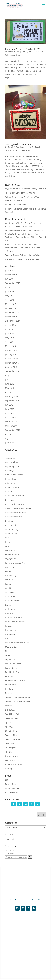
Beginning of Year (13, 466)
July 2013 (9, 379)
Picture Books (11, 668)
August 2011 (10, 434)
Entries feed (10, 784)
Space (8, 722)
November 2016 (12, 274)
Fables (8, 571)
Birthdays (9, 470)
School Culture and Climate (17, 701)
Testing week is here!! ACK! (18, 144)
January (8, 626)
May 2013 (9, 388)
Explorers (9, 567)
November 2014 (12, 316)
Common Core (11, 533)
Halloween (10, 609)
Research (39, 51)
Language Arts (11, 630)
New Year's (10, 651)
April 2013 (9, 392)
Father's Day (10, 575)
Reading (9, 689)
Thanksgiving (11, 747)
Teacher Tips (11, 735)
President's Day (12, 672)
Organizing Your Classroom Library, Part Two (25, 188)
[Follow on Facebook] (28, 908)
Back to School (11, 462)
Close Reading (11, 525)
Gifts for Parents (12, 600)
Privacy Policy (14, 900)
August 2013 (10, 375)
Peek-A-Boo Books (13, 663)
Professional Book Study (16, 680)
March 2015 (10, 304)
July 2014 (9, 329)
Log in (8, 779)
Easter (8, 546)
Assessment (10, 458)
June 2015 (9, 291)
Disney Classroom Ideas (16, 204)
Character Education (14, 495)
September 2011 (12, 430)
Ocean (8, 655)
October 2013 (11, 367)
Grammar (9, 605)
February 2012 (11, 421)
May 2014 (9, 337)
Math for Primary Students (17, 642)
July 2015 (9, 287)
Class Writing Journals (15, 504)
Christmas (9, 500)
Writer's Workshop (13, 764)
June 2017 (9, 270)
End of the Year (12, 554)
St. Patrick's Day (12, 731)
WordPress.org (11, 792)
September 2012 (12, 400)
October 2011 (11, 425)
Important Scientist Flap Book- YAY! (23, 49)
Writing (16, 55)
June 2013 (9, 383)
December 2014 (12, 312)
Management (11, 634)
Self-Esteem (10, 710)
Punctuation (10, 684)
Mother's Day (11, 647)
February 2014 (11, 350)
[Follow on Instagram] (17, 908)
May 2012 (9, 413)
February (9, 579)
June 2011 (9, 442)
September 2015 (12, 283)
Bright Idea (10, 483)
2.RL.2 (8, 453)
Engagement (11, 558)
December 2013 (12, 358)
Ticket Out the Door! (24, 226)
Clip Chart (9, 521)
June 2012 (9, 409)
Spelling (9, 726)
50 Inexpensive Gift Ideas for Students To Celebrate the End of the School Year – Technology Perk (24, 233)
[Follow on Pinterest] (34, 908)
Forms (8, 584)
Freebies (9, 588)
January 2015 (11, 308)
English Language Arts (15, 563)
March (8, 638)
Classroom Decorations (15, 512)
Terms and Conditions (33, 900)
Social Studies (11, 718)
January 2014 (11, 354)
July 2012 (9, 404)
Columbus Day (11, 529)
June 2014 (9, 333)
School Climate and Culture (17, 697)
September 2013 (12, 371)
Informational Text (13, 617)
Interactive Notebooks (15, 621)
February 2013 (11, 396)
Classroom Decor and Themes (18, 508)
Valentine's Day (12, 760)
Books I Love (10, 479)
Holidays (9, 613)
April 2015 (9, 300)
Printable (9, 676)
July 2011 (9, 438)
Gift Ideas (9, 592)
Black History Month (14, 474)
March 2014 (10, 346)
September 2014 (12, 321)
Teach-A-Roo (13, 51)
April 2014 (9, 342)
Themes (8, 752)
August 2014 (10, 325)
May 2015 (9, 295)
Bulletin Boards (12, 487)
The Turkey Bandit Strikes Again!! (20, 193)
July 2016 (9, 279)
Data (7, 537)
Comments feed (12, 788)
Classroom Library (13, 516)
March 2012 (10, 417)
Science (8, 55)
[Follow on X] (23, 908)
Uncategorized (26, 150)
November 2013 (12, 363)
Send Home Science (14, 714)
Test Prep (14, 150)
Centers (8, 491)
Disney (8, 542)
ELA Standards (11, 550)
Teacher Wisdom (12, 739)
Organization (11, 659)
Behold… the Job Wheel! (31, 255)
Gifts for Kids (11, 596)
